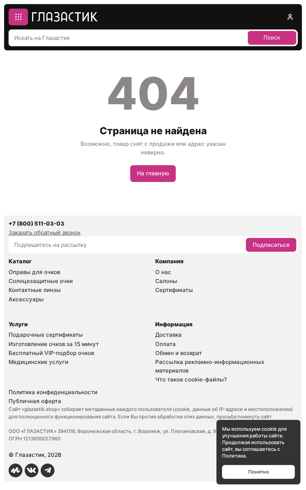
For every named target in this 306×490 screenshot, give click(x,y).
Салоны (166, 281)
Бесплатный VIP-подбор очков (51, 352)
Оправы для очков (34, 272)
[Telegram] (48, 471)
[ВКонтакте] (32, 471)
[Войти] (289, 17)
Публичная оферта (35, 401)
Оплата (165, 344)
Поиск (271, 37)
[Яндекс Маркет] (16, 471)
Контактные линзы (35, 289)
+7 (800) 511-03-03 (36, 223)
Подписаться (271, 244)
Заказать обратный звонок (45, 232)
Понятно (258, 472)
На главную (153, 173)
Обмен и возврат (178, 352)
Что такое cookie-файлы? (191, 379)
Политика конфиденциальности (53, 392)
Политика (234, 456)
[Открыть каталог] (18, 17)
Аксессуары (26, 299)
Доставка (168, 334)
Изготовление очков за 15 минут (54, 344)
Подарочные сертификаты (46, 334)
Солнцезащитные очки (41, 281)
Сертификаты (174, 289)
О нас (163, 272)
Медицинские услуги (38, 361)
